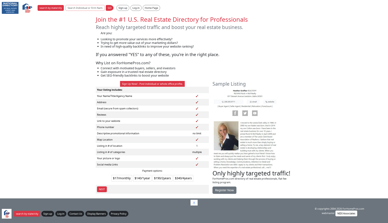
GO (110, 8)
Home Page (151, 8)
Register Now (224, 190)
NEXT (102, 189)
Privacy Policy (118, 213)
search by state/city (51, 8)
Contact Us (76, 213)
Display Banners (96, 213)
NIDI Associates (346, 213)
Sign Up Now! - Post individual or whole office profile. (152, 84)
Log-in (136, 8)
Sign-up (123, 8)
